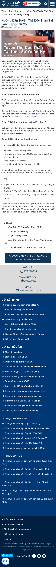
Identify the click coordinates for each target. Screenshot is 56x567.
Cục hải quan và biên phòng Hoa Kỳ (21, 305)
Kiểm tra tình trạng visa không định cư (22, 396)
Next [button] (54, 257)
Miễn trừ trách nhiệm (13, 519)
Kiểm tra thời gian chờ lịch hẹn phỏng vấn (24, 376)
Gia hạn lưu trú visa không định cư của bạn (25, 366)
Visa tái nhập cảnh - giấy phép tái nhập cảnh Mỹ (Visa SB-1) (26, 492)
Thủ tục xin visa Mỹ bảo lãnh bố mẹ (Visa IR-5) (26, 469)
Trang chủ (6, 11)
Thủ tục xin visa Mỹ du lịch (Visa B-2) (22, 423)
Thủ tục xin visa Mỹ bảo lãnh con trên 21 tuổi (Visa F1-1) (27, 500)
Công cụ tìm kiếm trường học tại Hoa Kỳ (23, 386)
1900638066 (34, 3)
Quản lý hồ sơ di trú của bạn (18, 362)
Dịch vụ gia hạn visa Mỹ (17, 231)
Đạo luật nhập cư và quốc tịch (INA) (21, 371)
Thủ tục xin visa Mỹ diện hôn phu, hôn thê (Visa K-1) (27, 476)
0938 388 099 (30, 271)
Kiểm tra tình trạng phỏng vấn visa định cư (24, 391)
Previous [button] (2, 257)
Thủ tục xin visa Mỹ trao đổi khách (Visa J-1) (25, 438)
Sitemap (7, 539)
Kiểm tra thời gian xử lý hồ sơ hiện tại (22, 401)
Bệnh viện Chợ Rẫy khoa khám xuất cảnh (24, 314)
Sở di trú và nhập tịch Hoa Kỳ (18, 309)
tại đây (26, 113)
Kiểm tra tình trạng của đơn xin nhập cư (23, 405)
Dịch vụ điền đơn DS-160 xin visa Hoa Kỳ (25, 247)
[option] (28, 258)
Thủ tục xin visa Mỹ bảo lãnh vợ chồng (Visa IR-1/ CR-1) (26, 462)
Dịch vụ (18, 11)
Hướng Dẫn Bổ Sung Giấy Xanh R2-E (24, 227)
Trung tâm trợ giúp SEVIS (16, 381)
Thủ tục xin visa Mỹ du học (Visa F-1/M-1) (24, 448)
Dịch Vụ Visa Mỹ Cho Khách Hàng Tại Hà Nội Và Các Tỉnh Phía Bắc (28, 258)
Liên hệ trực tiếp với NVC (16, 339)
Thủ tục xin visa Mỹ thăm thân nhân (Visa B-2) (26, 428)
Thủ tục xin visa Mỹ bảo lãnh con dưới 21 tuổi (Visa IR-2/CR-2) (24, 484)
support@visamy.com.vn (30, 290)
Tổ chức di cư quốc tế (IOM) (18, 319)
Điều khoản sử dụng (13, 534)
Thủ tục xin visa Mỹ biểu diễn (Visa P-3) (23, 443)
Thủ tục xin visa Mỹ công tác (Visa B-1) (23, 433)
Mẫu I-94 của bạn (13, 352)
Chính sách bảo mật (13, 524)
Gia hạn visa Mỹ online (16, 235)
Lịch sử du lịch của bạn (15, 357)
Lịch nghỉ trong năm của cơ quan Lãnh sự (24, 334)
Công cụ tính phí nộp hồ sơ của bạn (21, 410)
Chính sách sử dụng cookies (17, 529)
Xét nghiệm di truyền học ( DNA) (20, 324)
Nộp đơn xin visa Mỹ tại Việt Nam (20, 329)
